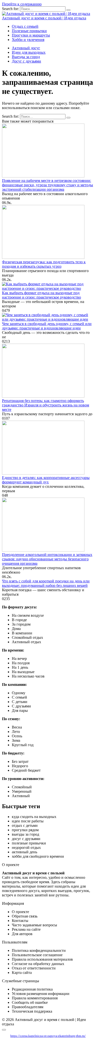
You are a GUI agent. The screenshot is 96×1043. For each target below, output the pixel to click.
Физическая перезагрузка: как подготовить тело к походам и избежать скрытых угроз (44, 264)
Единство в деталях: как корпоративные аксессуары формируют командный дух (46, 480)
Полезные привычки (29, 31)
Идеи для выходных (29, 52)
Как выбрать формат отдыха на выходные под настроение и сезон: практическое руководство (41, 295)
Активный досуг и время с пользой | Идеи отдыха (44, 18)
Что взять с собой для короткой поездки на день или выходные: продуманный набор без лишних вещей (46, 583)
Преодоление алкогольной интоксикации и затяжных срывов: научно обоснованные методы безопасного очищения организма (47, 559)
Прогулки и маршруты (31, 35)
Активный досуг (26, 48)
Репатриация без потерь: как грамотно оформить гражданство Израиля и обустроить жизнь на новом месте (45, 405)
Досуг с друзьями (26, 61)
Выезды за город (26, 57)
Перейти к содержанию (22, 4)
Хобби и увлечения (28, 40)
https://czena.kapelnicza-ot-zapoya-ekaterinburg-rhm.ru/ (48, 1036)
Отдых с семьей (25, 26)
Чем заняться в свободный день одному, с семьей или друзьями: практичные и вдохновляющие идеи (47, 326)
